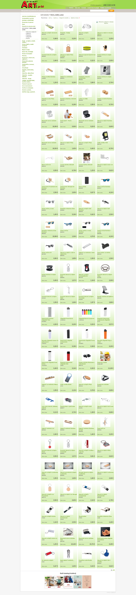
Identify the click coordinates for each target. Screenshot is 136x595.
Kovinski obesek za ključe (49, 55)
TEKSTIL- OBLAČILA (28, 73)
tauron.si (113, 592)
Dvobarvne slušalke (103, 384)
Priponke (28, 35)
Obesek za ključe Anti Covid (105, 406)
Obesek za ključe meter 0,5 (49, 538)
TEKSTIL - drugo (26, 78)
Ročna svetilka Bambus (48, 76)
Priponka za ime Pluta (48, 98)
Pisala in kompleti (27, 53)
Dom (23, 24)
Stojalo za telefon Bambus (104, 98)
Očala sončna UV (47, 252)
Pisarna (24, 55)
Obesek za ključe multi (85, 406)
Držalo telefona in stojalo (104, 55)
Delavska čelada (102, 362)
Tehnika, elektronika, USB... (28, 70)
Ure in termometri (27, 86)
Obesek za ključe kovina (49, 516)
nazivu (55, 18)
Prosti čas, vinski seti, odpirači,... (28, 58)
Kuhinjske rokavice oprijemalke (84, 77)
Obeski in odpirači (31, 32)
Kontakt (84, 8)
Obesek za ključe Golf (103, 208)
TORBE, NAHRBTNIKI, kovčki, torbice (28, 81)
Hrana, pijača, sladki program (28, 45)
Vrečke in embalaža (27, 88)
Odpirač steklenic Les (48, 428)
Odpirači (28, 33)
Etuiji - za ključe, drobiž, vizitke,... (28, 41)
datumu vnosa (75, 18)
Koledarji (24, 47)
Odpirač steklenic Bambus (67, 428)
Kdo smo (77, 8)
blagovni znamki (64, 18)
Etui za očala (82, 186)
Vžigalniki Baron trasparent (86, 318)
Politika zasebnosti (105, 8)
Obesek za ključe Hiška (104, 450)
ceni (50, 18)
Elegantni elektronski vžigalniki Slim (66, 363)
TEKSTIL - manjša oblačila (27, 75)
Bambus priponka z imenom (68, 98)
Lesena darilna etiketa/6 (67, 164)
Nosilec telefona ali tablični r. (105, 296)
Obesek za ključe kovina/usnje (84, 495)
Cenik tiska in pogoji (93, 8)
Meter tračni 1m (46, 164)
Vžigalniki (28, 36)
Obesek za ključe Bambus (104, 120)
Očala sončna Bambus (103, 186)
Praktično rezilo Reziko (85, 560)
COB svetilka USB (102, 142)
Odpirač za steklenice (66, 76)
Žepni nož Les (101, 428)
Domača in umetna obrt (28, 26)
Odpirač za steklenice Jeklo (86, 252)
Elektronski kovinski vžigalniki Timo (47, 319)
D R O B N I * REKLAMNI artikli (29, 29)
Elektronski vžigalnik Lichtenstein (66, 341)
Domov (71, 8)
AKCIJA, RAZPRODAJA (29, 16)
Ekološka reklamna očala (67, 208)
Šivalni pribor (82, 516)
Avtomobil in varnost (28, 18)
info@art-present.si (95, 5)
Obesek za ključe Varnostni (49, 33)
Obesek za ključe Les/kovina (105, 472)
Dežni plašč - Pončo (65, 120)
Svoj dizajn (25, 68)
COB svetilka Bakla (65, 384)
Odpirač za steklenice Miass (50, 384)
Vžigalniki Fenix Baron (66, 318)
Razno (28, 38)
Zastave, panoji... (27, 90)
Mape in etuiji (25, 49)
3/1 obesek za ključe (47, 560)
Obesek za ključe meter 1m (105, 164)
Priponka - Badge (65, 33)
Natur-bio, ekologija (27, 51)
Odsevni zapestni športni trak (87, 55)
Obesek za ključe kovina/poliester (84, 275)
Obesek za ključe (84, 33)
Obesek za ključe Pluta (66, 142)
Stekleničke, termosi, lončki (28, 65)
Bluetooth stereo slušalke (49, 120)
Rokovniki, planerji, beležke (27, 61)
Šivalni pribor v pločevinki (67, 406)
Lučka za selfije (83, 98)
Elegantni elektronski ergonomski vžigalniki (103, 319)
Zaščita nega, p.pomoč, (28, 92)
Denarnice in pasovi (27, 22)
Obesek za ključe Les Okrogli (68, 494)
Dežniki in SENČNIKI (28, 20)
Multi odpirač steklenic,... (67, 560)
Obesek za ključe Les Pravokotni (48, 495)
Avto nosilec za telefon (103, 252)
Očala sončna (64, 230)
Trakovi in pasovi (27, 84)
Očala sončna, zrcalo (48, 208)
